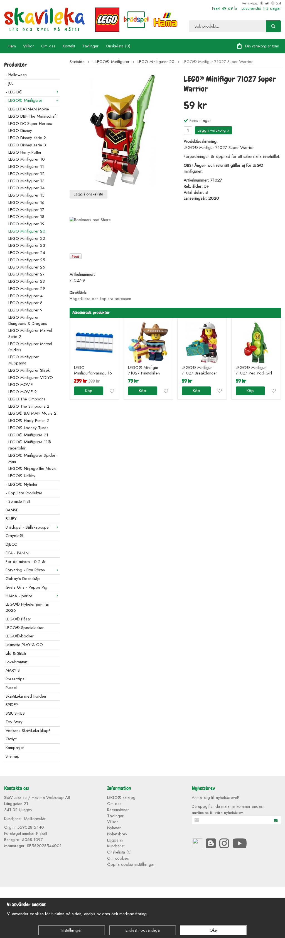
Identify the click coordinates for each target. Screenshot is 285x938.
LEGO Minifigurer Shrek (29, 370)
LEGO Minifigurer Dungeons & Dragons (27, 320)
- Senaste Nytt (18, 501)
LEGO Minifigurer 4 (25, 296)
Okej (214, 930)
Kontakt (69, 46)
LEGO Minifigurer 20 (26, 231)
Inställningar (72, 930)
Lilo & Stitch (16, 653)
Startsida (77, 62)
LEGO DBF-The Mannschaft (32, 116)
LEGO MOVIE (20, 384)
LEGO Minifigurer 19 (26, 224)
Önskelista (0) (118, 46)
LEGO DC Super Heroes (30, 123)
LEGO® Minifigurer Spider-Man (32, 458)
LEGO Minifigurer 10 (26, 159)
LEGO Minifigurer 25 (26, 260)
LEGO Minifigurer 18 (26, 217)
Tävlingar (90, 46)
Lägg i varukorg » (213, 130)
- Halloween (16, 75)
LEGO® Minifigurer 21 (28, 435)
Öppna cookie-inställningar (131, 864)
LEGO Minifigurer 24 (26, 253)
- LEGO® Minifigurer (24, 100)
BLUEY (11, 519)
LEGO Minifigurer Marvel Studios (30, 347)
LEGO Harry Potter (24, 152)
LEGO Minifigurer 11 (26, 166)
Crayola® (14, 536)
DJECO (12, 544)
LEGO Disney (20, 130)
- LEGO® (14, 92)
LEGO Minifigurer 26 (26, 267)
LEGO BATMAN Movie (28, 109)
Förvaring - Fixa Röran (25, 570)
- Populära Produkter (24, 493)
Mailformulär (35, 819)
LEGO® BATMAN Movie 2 (32, 413)
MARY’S (13, 670)
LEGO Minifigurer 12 (26, 174)
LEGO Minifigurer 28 (26, 281)
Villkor (28, 46)
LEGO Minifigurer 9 (25, 310)
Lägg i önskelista (88, 194)
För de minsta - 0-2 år (26, 562)
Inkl (266, 3)
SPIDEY (12, 705)
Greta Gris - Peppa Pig (26, 587)
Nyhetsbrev (117, 834)
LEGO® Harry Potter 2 (28, 420)
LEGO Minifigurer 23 (26, 245)
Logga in (115, 840)
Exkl (278, 3)
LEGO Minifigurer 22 (26, 238)
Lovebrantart (16, 662)
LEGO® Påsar (18, 619)
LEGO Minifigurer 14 (26, 188)
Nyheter (114, 828)
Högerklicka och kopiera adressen (100, 299)
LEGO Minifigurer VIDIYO (30, 377)
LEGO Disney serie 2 (27, 138)
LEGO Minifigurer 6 (25, 303)
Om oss (48, 46)
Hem (12, 46)
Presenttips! (16, 679)
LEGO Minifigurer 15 (26, 195)
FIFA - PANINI (18, 553)
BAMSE (12, 510)
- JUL (9, 83)
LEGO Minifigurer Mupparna (23, 360)
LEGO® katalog (121, 797)
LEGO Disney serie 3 (27, 145)
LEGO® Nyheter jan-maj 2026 (27, 607)
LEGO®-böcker (20, 636)
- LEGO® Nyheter (22, 484)
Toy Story (14, 722)
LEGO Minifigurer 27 (26, 274)
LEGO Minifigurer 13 (26, 181)
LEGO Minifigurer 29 (26, 289)
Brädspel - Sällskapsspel (28, 527)
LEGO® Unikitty (21, 476)
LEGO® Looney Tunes (28, 428)
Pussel (11, 688)
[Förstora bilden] (122, 130)
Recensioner (118, 810)
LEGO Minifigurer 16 (26, 202)
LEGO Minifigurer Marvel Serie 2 (30, 333)
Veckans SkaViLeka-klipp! (28, 730)
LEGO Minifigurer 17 (26, 210)
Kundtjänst (115, 846)
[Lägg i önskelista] (112, 391)
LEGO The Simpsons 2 (28, 406)
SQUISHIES (15, 713)
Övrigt (11, 739)
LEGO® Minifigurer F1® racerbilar (29, 445)
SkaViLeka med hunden (26, 696)
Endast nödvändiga (143, 930)
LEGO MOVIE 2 (22, 392)
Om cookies (118, 858)
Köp (88, 391)
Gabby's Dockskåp (23, 579)
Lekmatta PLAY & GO (24, 645)
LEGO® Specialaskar (25, 628)
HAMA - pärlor (19, 596)
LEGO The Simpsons (26, 399)
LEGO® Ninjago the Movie (32, 468)
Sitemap (12, 756)
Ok (276, 820)
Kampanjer (15, 747)
